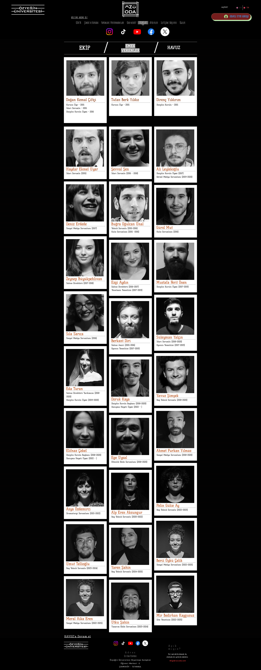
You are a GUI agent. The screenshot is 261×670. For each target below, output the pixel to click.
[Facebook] (151, 31)
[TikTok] (123, 31)
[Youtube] (137, 31)
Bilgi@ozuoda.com (178, 661)
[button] (79, 17)
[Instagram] (109, 31)
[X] (165, 31)
